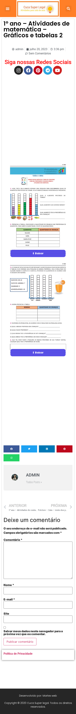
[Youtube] (57, 70)
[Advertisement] (38, 116)
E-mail (9, 599)
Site (6, 613)
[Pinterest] (38, 70)
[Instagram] (18, 70)
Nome (9, 585)
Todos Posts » (34, 482)
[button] (8, 9)
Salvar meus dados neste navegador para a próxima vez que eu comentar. (33, 632)
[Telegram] (47, 70)
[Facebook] (28, 70)
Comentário (13, 539)
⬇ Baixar (38, 253)
